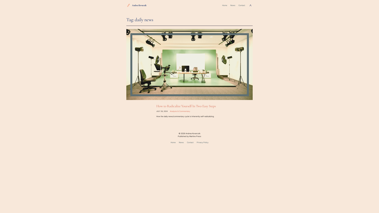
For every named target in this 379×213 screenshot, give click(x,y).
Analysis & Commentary (180, 111)
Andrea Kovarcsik (139, 5)
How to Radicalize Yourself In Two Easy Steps (186, 106)
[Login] (250, 5)
